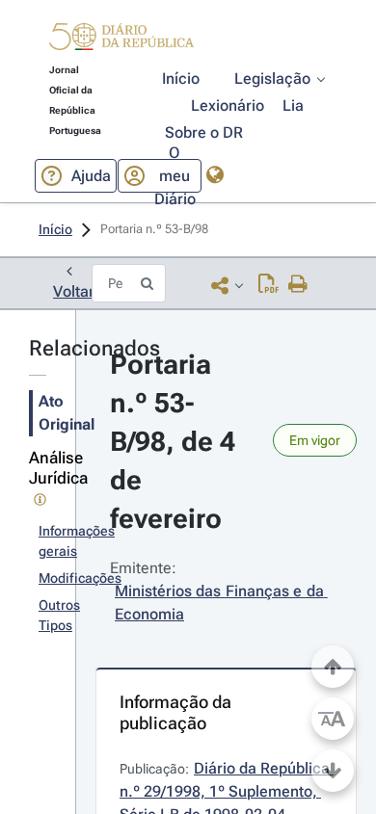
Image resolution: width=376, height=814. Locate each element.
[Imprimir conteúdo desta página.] (298, 285)
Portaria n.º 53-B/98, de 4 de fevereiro (176, 442)
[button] (121, 39)
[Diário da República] (121, 41)
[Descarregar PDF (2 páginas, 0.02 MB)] (268, 285)
